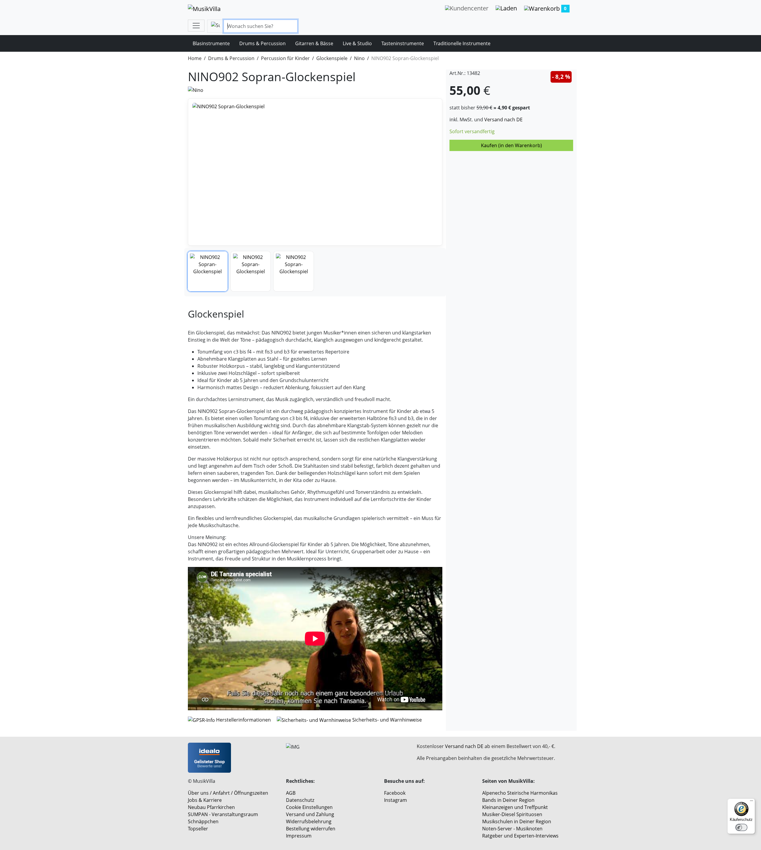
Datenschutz (300, 800)
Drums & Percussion (262, 43)
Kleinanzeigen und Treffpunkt (515, 807)
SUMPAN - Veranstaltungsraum (223, 814)
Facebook (394, 793)
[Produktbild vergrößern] (315, 172)
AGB (290, 793)
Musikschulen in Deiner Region (516, 821)
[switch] (741, 827)
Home (195, 58)
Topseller (198, 828)
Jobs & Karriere (205, 800)
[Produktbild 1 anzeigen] (207, 271)
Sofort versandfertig (472, 131)
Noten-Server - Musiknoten (512, 828)
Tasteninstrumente (402, 43)
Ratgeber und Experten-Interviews (520, 835)
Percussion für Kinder (285, 58)
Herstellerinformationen (243, 720)
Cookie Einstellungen (309, 807)
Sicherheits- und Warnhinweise (386, 720)
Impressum (299, 835)
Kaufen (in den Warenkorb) (511, 145)
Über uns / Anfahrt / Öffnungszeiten (228, 793)
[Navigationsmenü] (196, 26)
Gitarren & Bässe (314, 43)
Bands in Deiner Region (508, 800)
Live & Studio (357, 43)
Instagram (395, 800)
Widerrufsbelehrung (308, 821)
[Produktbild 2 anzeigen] (250, 271)
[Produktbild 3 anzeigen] (293, 271)
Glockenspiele (332, 58)
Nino (359, 58)
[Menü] (751, 802)
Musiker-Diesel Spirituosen (512, 814)
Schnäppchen (203, 821)
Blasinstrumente (211, 43)
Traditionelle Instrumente (461, 43)
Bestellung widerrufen (310, 828)
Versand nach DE (503, 119)
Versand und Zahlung (310, 814)
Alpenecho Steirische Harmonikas (520, 793)
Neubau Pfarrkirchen (211, 807)
